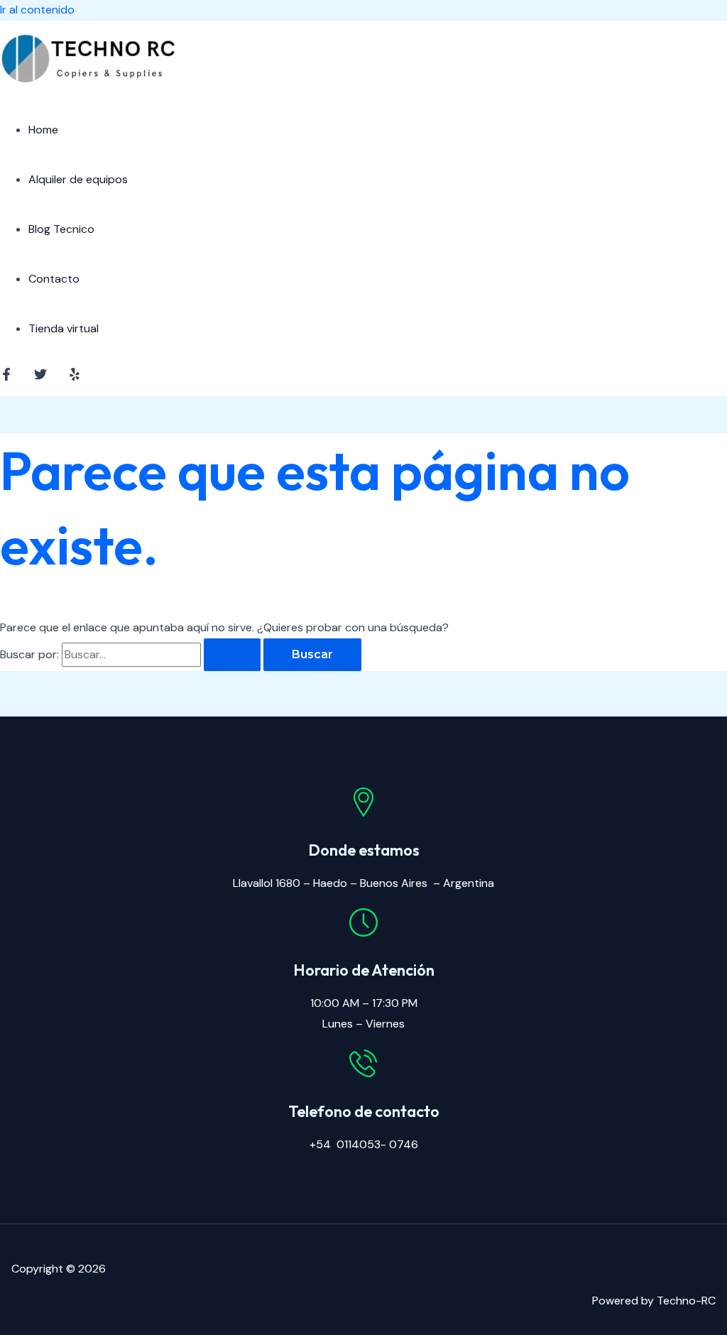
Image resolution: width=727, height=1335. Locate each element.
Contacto (54, 278)
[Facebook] (6, 376)
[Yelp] (74, 376)
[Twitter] (40, 376)
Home (43, 129)
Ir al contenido (37, 9)
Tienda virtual (63, 328)
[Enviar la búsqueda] (232, 654)
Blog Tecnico (61, 229)
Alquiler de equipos (78, 179)
